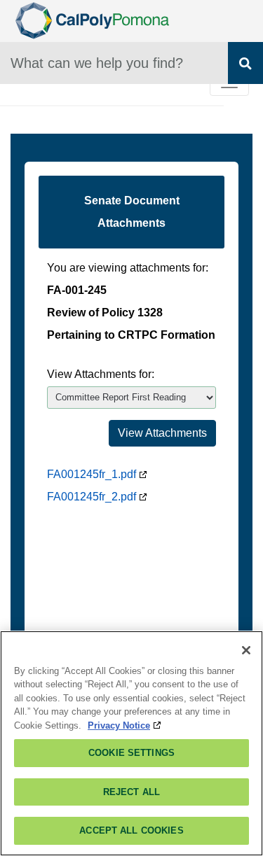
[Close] (246, 650)
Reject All (131, 792)
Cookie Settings (131, 753)
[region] (131, 743)
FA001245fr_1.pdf (91, 474)
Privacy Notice (119, 725)
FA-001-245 (77, 290)
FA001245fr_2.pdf (91, 497)
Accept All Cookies (131, 830)
